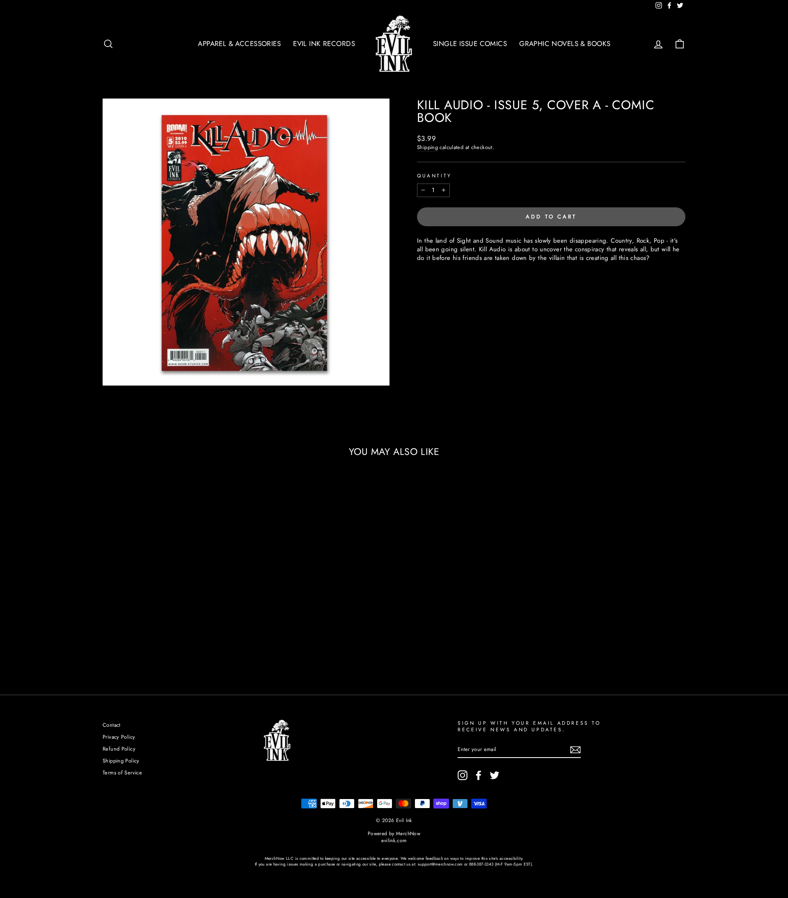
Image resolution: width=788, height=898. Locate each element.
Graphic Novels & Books (564, 43)
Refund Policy (119, 749)
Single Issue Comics (470, 43)
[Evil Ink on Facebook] (478, 775)
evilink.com (393, 840)
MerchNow (408, 833)
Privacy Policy (119, 737)
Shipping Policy (121, 761)
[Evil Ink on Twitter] (494, 775)
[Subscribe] (575, 750)
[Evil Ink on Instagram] (462, 775)
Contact (112, 725)
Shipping (427, 147)
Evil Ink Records (324, 43)
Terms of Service (122, 772)
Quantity (434, 175)
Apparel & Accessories (239, 43)
